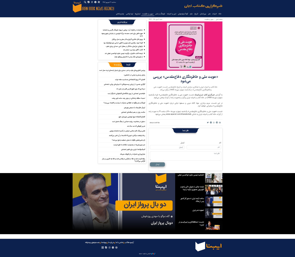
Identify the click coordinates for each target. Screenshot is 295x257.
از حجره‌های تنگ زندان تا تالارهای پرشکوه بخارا (129, 57)
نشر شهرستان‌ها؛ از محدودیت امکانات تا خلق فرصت (129, 145)
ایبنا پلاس (129, 13)
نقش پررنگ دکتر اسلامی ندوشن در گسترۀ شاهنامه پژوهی (127, 131)
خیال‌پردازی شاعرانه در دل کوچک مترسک (132, 154)
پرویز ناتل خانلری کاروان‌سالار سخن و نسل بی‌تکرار (127, 39)
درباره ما (111, 242)
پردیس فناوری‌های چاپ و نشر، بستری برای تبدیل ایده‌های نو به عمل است (122, 70)
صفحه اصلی (219, 19)
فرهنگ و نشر (160, 13)
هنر (209, 13)
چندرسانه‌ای (120, 13)
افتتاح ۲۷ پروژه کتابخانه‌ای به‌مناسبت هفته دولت (130, 79)
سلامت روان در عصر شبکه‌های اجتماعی (133, 112)
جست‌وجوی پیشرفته (92, 242)
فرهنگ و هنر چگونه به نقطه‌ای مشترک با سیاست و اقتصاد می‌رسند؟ (124, 103)
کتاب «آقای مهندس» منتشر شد (133, 50)
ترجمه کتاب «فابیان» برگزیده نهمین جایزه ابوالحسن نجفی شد (124, 53)
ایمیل (182, 142)
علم (191, 13)
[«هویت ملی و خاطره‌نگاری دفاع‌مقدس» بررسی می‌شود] (185, 46)
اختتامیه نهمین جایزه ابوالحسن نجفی (191, 175)
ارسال (157, 164)
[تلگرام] (113, 247)
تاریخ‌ (196, 13)
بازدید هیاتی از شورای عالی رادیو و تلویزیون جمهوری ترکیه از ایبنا (192, 188)
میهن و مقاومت (147, 13)
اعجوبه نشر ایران (198, 210)
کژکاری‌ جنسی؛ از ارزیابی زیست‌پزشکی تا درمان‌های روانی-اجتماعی (124, 84)
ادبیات (214, 13)
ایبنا (203, 6)
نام (220, 142)
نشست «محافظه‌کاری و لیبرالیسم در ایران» (191, 223)
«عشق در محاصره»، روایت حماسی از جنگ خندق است (128, 121)
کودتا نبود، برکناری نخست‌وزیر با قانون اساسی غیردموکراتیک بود (123, 43)
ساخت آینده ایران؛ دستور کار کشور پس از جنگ (192, 200)
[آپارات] (116, 247)
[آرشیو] (102, 247)
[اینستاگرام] (109, 247)
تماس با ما (119, 242)
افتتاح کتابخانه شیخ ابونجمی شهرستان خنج (132, 117)
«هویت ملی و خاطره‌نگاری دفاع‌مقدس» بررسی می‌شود (185, 79)
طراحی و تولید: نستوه (145, 254)
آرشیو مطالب (129, 242)
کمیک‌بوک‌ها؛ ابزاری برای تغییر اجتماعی (133, 149)
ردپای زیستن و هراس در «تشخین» (134, 75)
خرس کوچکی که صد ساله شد (136, 126)
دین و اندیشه (171, 13)
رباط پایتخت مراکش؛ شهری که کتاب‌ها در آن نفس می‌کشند (127, 135)
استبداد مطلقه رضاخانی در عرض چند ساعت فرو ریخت (128, 98)
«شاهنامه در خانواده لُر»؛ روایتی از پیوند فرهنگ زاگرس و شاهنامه (123, 30)
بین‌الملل (203, 13)
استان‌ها (137, 13)
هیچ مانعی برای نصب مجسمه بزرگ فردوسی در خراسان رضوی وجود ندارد (122, 34)
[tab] (128, 64)
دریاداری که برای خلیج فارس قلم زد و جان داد (130, 89)
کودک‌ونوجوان (183, 13)
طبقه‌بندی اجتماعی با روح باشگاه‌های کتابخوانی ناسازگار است (126, 93)
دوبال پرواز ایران (162, 223)
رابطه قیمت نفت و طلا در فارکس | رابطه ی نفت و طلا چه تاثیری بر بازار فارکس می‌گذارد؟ (123, 159)
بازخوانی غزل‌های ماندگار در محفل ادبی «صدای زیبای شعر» (124, 46)
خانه (219, 13)
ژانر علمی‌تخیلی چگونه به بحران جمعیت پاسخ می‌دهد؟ (128, 140)
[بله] (106, 247)
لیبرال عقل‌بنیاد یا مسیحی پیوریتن (134, 107)
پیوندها (103, 242)
